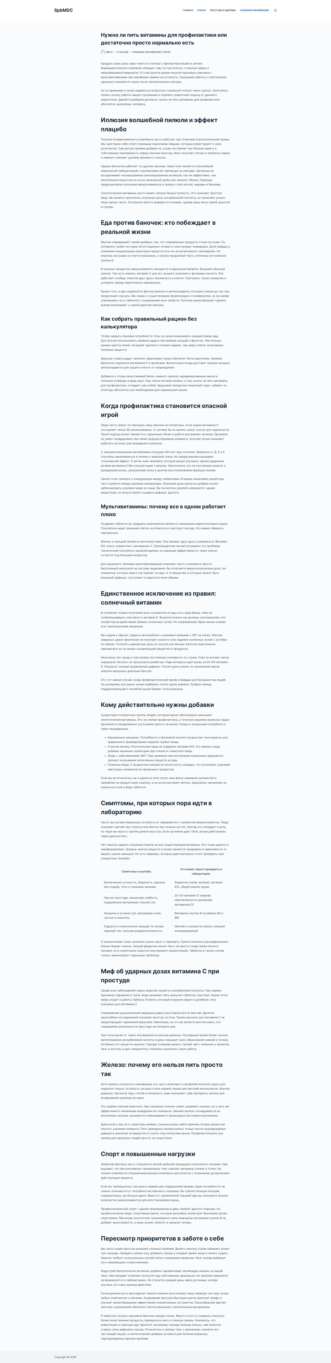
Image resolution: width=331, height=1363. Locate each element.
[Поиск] (275, 10)
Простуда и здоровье (223, 10)
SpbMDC (63, 10)
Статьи (201, 10)
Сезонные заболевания (254, 10)
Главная (188, 10)
